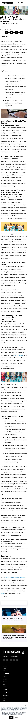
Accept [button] (11, 717)
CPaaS (3, 593)
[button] (7, 32)
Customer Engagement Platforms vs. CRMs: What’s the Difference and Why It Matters (14, 637)
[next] (10, 645)
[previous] (4, 645)
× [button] (25, 705)
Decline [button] (16, 717)
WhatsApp (20, 355)
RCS (14, 355)
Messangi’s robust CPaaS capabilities (14, 577)
